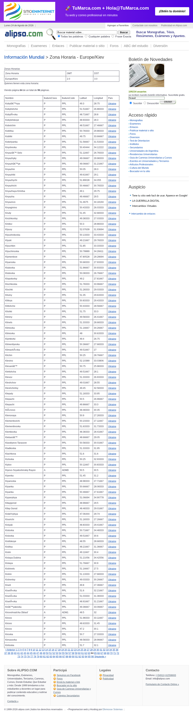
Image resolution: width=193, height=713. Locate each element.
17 (56, 649)
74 (22, 656)
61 (82, 653)
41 (18, 653)
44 (28, 653)
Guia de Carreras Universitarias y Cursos (151, 157)
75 (25, 656)
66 (98, 653)
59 (76, 653)
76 (28, 656)
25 (81, 649)
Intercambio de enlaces (143, 213)
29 (94, 649)
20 (65, 649)
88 (67, 656)
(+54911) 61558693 (166, 675)
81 (44, 656)
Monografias (136, 120)
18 (59, 649)
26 (85, 649)
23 (75, 649)
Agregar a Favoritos (118, 25)
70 (111, 653)
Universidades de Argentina (144, 151)
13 (43, 649)
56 (66, 653)
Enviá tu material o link (68, 682)
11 (37, 649)
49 (44, 653)
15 (49, 649)
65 (95, 653)
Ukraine (112, 103)
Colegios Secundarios (68, 695)
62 (85, 653)
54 (60, 653)
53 (57, 653)
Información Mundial (24, 57)
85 (57, 656)
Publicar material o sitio (87, 46)
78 (35, 656)
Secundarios (136, 147)
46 (34, 653)
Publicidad (108, 678)
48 (41, 653)
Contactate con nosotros (144, 25)
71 (114, 653)
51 (50, 653)
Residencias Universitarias (143, 154)
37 (5, 653)
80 (41, 656)
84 (54, 656)
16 (53, 649)
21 (69, 649)
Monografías (16, 46)
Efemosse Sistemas (113, 709)
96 (92, 656)
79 (38, 656)
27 (88, 649)
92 (79, 656)
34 (110, 649)
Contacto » (12, 701)
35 (114, 649)
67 (101, 653)
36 (117, 649)
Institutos (134, 144)
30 (97, 649)
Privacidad (108, 675)
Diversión (160, 46)
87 (63, 656)
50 (47, 653)
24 (78, 649)
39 (12, 653)
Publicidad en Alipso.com (174, 25)
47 (37, 653)
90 (73, 656)
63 (89, 653)
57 (69, 653)
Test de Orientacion (140, 140)
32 (104, 649)
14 (46, 649)
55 (63, 653)
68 (105, 653)
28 (91, 649)
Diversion (135, 137)
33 (107, 649)
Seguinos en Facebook (68, 675)
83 (51, 656)
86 (60, 656)
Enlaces (58, 46)
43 (25, 653)
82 (47, 656)
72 (117, 653)
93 (83, 656)
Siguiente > (100, 656)
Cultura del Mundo (139, 168)
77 (31, 656)
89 (70, 656)
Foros (114, 46)
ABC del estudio (136, 46)
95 (89, 656)
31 (101, 649)
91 (76, 656)
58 (73, 653)
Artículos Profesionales (141, 164)
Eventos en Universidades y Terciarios (149, 161)
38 (9, 653)
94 (86, 656)
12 (40, 649)
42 (21, 653)
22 (72, 649)
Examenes (39, 46)
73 (19, 656)
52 (53, 653)
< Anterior (10, 649)
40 (15, 653)
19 (62, 649)
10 (34, 649)
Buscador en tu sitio (140, 171)
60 (79, 653)
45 (31, 653)
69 (108, 653)
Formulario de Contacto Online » (162, 684)
